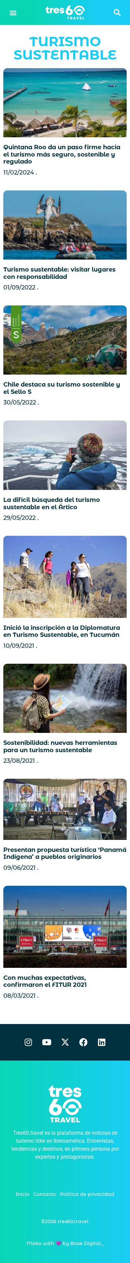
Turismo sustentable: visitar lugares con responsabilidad (59, 273)
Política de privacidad (87, 1194)
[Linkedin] (101, 1042)
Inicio (22, 1194)
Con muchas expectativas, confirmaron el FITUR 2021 (45, 981)
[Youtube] (46, 1042)
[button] (13, 12)
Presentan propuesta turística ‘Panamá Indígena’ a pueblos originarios (64, 853)
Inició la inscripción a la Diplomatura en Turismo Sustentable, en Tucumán (61, 631)
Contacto (44, 1194)
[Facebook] (83, 1042)
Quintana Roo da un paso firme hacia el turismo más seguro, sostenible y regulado (61, 154)
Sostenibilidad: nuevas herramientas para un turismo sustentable (60, 746)
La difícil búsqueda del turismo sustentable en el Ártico (51, 503)
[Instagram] (28, 1042)
